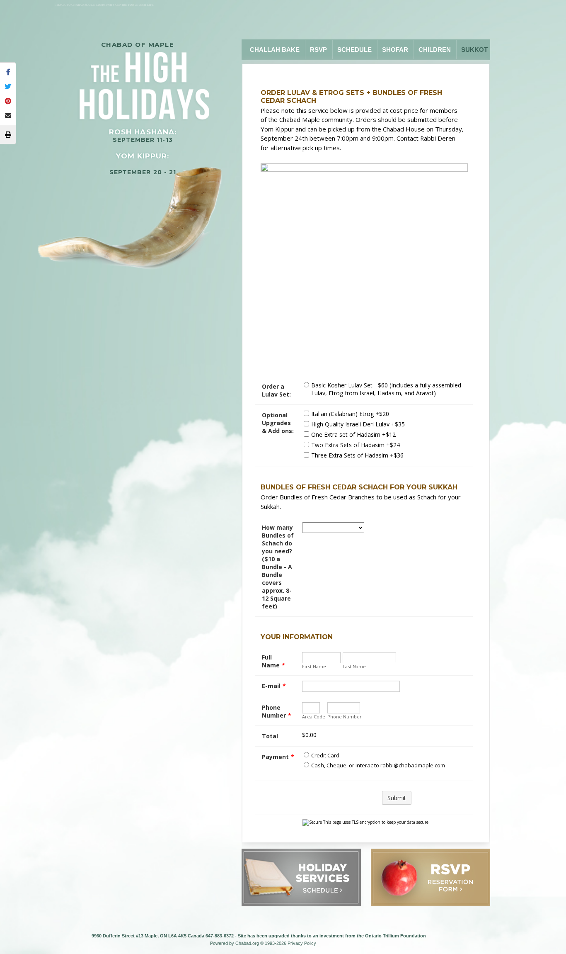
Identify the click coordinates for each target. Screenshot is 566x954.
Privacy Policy (302, 943)
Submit (396, 798)
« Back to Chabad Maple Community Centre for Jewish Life (104, 5)
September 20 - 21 (143, 172)
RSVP (318, 49)
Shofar (395, 49)
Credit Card (325, 755)
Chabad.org (247, 943)
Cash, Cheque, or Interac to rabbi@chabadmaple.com (378, 765)
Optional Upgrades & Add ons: (278, 423)
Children (434, 49)
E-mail (274, 686)
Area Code (313, 716)
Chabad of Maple (137, 45)
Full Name (273, 661)
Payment (278, 757)
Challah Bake (275, 49)
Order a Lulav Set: (276, 390)
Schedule (354, 49)
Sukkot (474, 49)
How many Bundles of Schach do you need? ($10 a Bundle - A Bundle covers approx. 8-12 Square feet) (278, 566)
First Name (314, 666)
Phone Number (276, 711)
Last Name (354, 666)
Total (270, 736)
